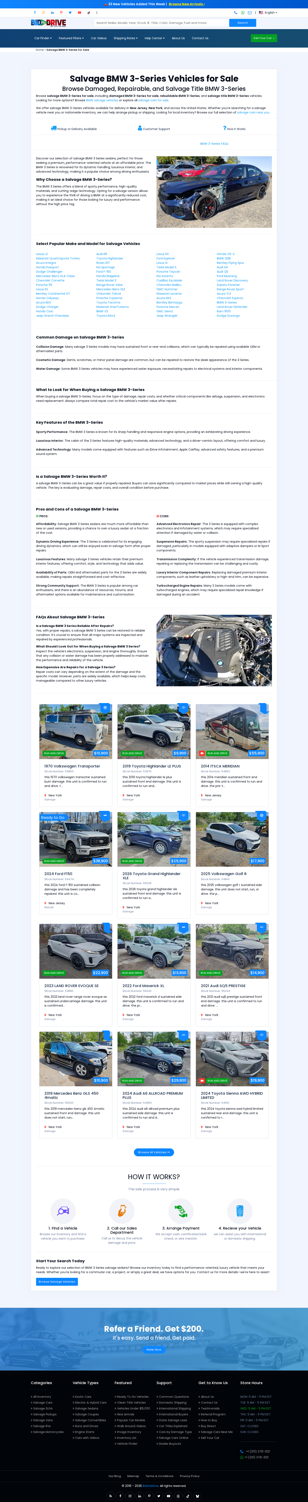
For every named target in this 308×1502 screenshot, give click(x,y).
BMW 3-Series (227, 302)
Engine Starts (84, 1432)
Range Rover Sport (230, 289)
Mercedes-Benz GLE (110, 289)
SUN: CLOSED (249, 1432)
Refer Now (154, 1350)
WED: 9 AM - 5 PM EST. (256, 1408)
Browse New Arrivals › (187, 4)
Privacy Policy (189, 1476)
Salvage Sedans (86, 1408)
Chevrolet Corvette (50, 280)
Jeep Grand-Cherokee (52, 316)
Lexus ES (42, 289)
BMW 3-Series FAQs (214, 144)
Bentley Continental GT (53, 294)
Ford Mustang (227, 276)
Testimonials (210, 1408)
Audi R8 (101, 254)
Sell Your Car (263, 38)
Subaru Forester (228, 285)
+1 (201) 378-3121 (258, 1451)
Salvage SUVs (42, 1408)
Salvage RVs (41, 1426)
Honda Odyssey (47, 298)
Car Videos (99, 38)
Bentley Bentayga (169, 302)
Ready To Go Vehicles (132, 1397)
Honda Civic (44, 311)
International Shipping (174, 1408)
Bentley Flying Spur (230, 263)
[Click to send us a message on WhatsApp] (243, 12)
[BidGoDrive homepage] (49, 25)
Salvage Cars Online (173, 1438)
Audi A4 (222, 267)
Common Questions (173, 1397)
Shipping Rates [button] (125, 38)
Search (243, 23)
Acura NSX (164, 298)
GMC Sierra (165, 311)
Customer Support (156, 129)
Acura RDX (43, 302)
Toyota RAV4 (105, 316)
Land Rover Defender (232, 307)
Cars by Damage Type (175, 1432)
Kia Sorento (165, 276)
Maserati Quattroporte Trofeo (58, 258)
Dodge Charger (47, 307)
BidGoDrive (150, 1486)
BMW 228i (224, 258)
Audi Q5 (222, 272)
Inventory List (126, 1438)
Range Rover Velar (109, 285)
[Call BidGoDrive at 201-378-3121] (236, 12)
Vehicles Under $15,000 (133, 1408)
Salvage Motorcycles (48, 1432)
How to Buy (208, 1420)
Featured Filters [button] (70, 38)
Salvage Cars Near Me (216, 1432)
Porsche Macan (168, 307)
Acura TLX (224, 294)
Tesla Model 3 (106, 280)
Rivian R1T (103, 263)
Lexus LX (42, 254)
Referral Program (213, 1414)
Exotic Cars (82, 1397)
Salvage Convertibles (90, 1420)
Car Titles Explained (172, 1426)
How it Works (236, 129)
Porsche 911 (44, 285)
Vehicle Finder (126, 1444)
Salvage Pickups (44, 1414)
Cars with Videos (86, 1438)
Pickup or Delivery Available (77, 129)
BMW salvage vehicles (102, 100)
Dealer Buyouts (169, 1444)
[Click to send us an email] (250, 12)
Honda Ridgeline (108, 276)
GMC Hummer (167, 289)
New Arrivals (125, 1414)
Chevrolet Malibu (169, 285)
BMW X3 (102, 311)
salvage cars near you (253, 112)
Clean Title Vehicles (131, 1402)
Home (40, 50)
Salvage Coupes (86, 1414)
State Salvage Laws (172, 1420)
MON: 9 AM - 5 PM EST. (256, 1397)
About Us (178, 38)
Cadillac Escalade (169, 280)
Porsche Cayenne (109, 298)
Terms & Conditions (160, 1476)
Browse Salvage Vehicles (57, 1282)
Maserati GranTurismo (112, 307)
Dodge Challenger (49, 272)
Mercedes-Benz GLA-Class (55, 276)
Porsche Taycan (168, 272)
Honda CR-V (226, 254)
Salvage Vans (42, 1420)
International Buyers (173, 1414)
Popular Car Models (130, 1420)
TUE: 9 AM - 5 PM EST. (255, 1402)
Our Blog (115, 1476)
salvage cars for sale (153, 100)
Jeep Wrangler (167, 316)
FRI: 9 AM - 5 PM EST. (254, 1420)
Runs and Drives (86, 1426)
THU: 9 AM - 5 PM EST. (255, 1414)
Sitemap (133, 1476)
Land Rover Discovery (232, 280)
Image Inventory (128, 1432)
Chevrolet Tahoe (108, 294)
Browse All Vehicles (152, 1152)
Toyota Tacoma (108, 302)
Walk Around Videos (131, 1426)
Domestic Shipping (172, 1402)
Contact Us (200, 38)
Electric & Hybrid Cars (90, 1402)
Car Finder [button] (42, 38)
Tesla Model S (166, 267)
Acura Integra (46, 263)
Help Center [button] (154, 38)
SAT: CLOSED (249, 1426)
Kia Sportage (105, 267)
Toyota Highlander (109, 258)
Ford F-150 (103, 272)
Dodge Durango (228, 316)
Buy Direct (208, 1426)
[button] (35, 12)
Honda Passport (47, 267)
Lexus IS (162, 263)
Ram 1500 (224, 311)
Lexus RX (163, 254)
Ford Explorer (166, 258)
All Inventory (41, 1397)
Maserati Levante (169, 294)
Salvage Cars (42, 1402)
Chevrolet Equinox (230, 298)
